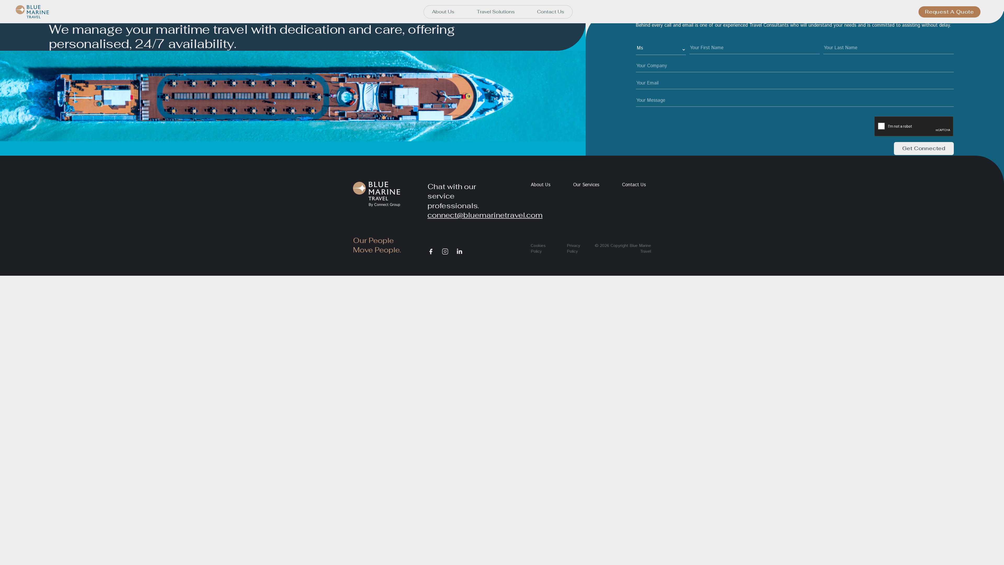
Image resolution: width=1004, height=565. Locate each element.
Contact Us (550, 12)
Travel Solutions (496, 12)
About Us (443, 12)
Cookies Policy (538, 249)
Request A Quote (949, 11)
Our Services (586, 185)
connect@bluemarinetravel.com (485, 215)
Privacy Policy (573, 249)
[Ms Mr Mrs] (661, 49)
